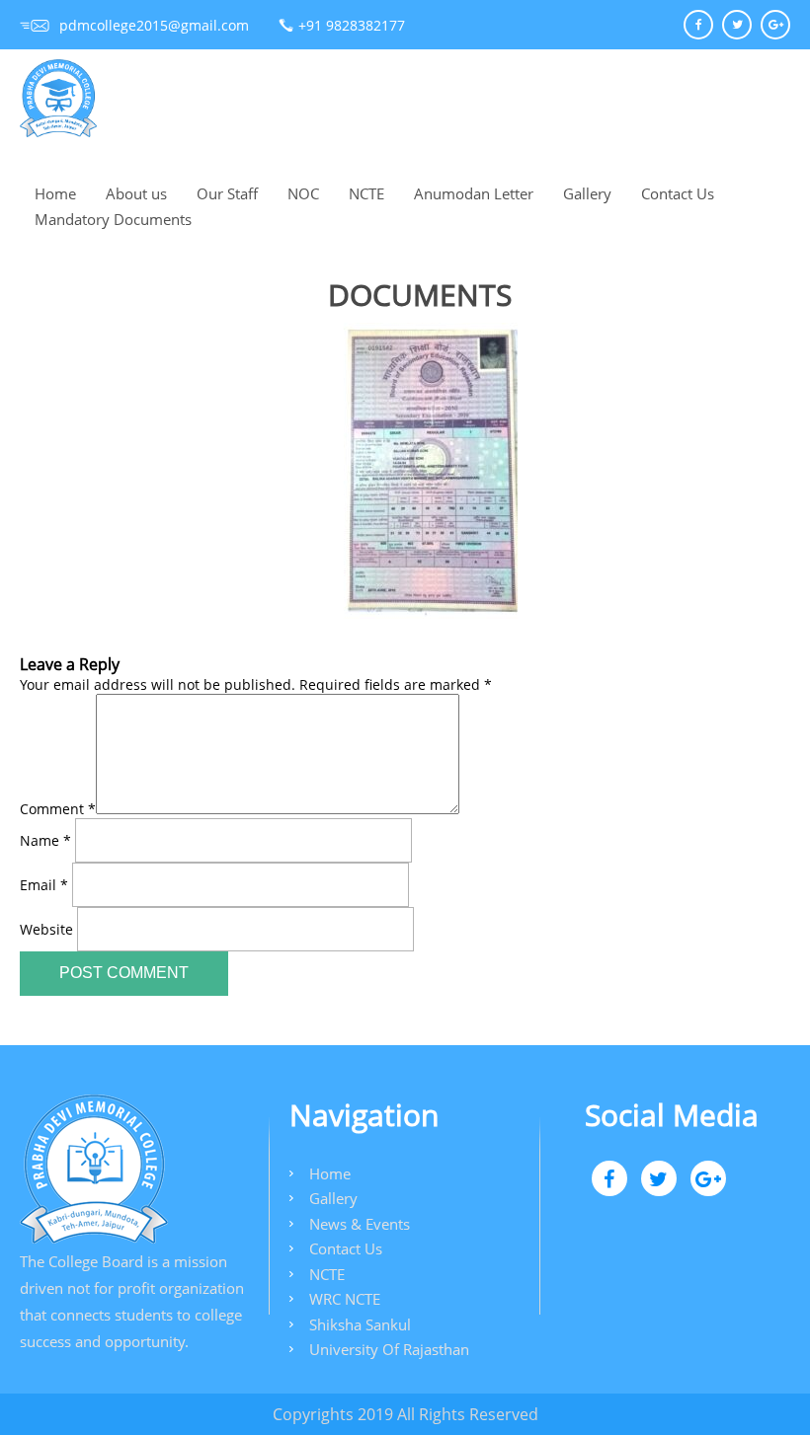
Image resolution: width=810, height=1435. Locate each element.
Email (44, 883)
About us (136, 193)
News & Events (359, 1224)
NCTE (366, 193)
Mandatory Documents (113, 219)
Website (46, 928)
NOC (303, 193)
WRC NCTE (344, 1299)
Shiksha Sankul (360, 1324)
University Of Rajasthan (389, 1349)
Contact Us (677, 193)
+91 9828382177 (351, 25)
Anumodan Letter (473, 193)
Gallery (587, 193)
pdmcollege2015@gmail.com (154, 25)
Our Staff (227, 193)
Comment (58, 808)
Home (55, 193)
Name (45, 839)
